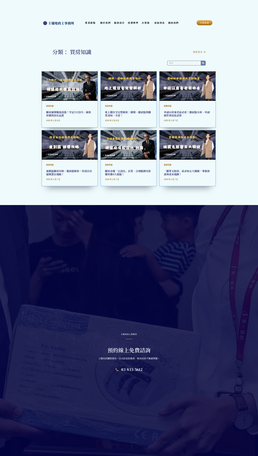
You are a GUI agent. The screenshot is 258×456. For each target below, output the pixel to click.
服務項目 (119, 22)
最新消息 (159, 22)
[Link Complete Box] (70, 99)
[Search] (203, 63)
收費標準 (133, 22)
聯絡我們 (173, 22)
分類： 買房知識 (71, 52)
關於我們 (105, 22)
